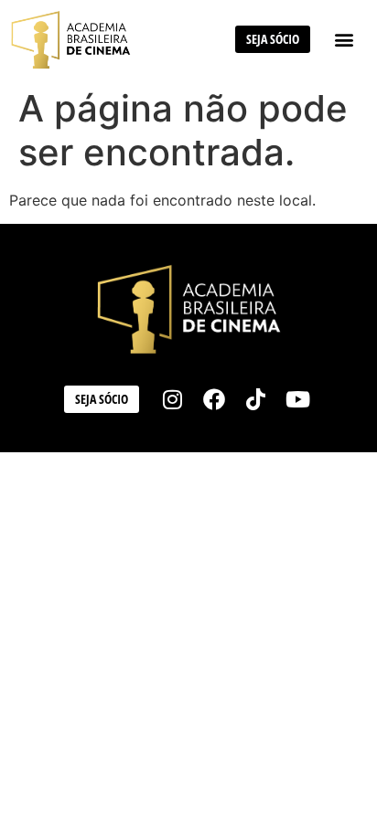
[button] (344, 40)
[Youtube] (298, 399)
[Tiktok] (256, 399)
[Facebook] (214, 399)
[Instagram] (172, 399)
